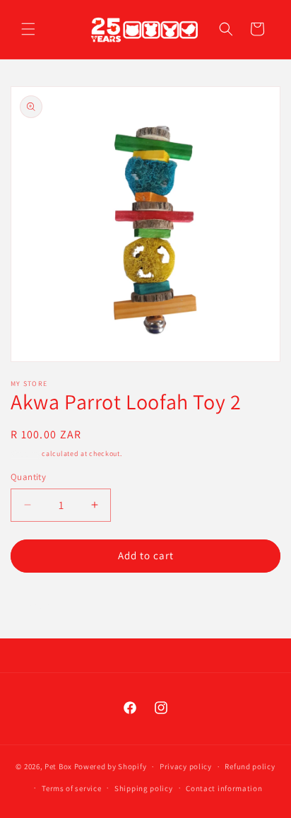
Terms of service (71, 788)
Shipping (25, 453)
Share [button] (40, 605)
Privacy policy (186, 766)
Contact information (224, 788)
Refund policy (250, 766)
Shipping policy (143, 788)
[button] (28, 29)
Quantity (28, 477)
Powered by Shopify (110, 766)
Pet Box (58, 766)
